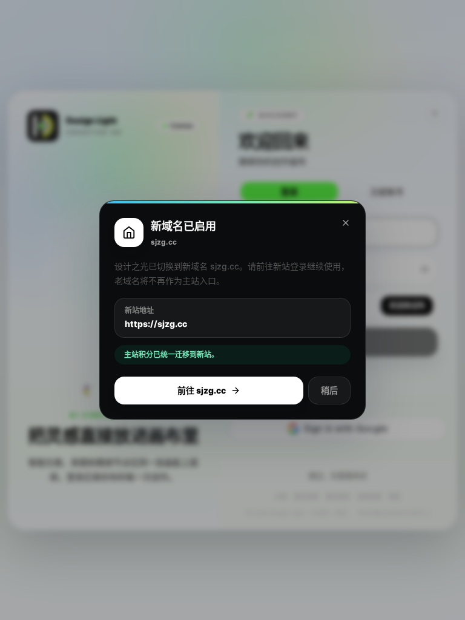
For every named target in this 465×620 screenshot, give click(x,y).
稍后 (329, 390)
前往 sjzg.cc (201, 390)
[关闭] (345, 222)
